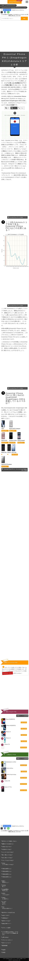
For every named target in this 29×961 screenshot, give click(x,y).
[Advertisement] (14, 35)
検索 (24, 18)
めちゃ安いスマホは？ (7, 857)
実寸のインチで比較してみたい (9, 841)
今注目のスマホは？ (7, 849)
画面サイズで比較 (21, 715)
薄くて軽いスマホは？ (7, 854)
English (3, 949)
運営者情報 (4, 945)
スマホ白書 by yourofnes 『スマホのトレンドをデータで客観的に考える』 (10, 933)
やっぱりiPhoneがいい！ (4, 903)
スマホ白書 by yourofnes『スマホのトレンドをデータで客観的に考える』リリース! (14, 15)
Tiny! (22, 108)
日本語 (3, 952)
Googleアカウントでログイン (18, 9)
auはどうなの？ (6, 915)
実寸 (8, 108)
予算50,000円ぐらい (7, 876)
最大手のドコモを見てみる (8, 912)
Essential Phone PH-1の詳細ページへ (18, 217)
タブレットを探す (6, 927)
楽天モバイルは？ (6, 920)
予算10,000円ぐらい (7, 868)
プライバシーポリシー (7, 940)
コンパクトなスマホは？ (8, 852)
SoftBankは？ (5, 918)
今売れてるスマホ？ (7, 846)
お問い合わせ (5, 937)
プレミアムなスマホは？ (8, 860)
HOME (3, 5)
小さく (15, 108)
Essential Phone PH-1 (11, 5)
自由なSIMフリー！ (6, 923)
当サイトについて (6, 942)
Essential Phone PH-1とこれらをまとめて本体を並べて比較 (15, 470)
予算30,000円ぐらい (7, 874)
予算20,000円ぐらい (7, 871)
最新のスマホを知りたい (8, 843)
